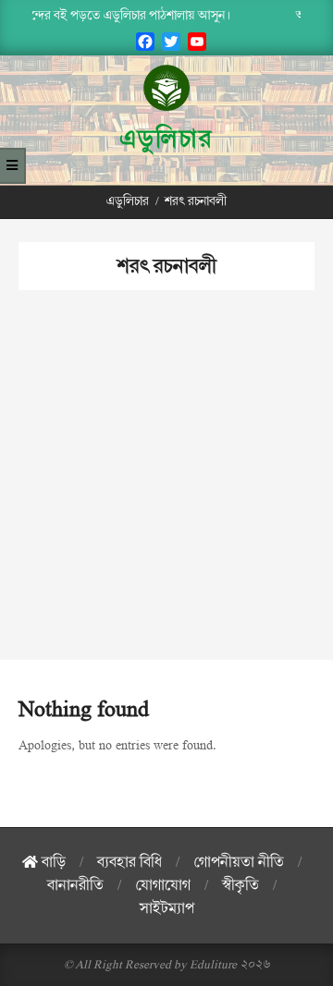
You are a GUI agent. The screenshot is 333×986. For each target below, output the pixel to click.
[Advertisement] (166, 493)
